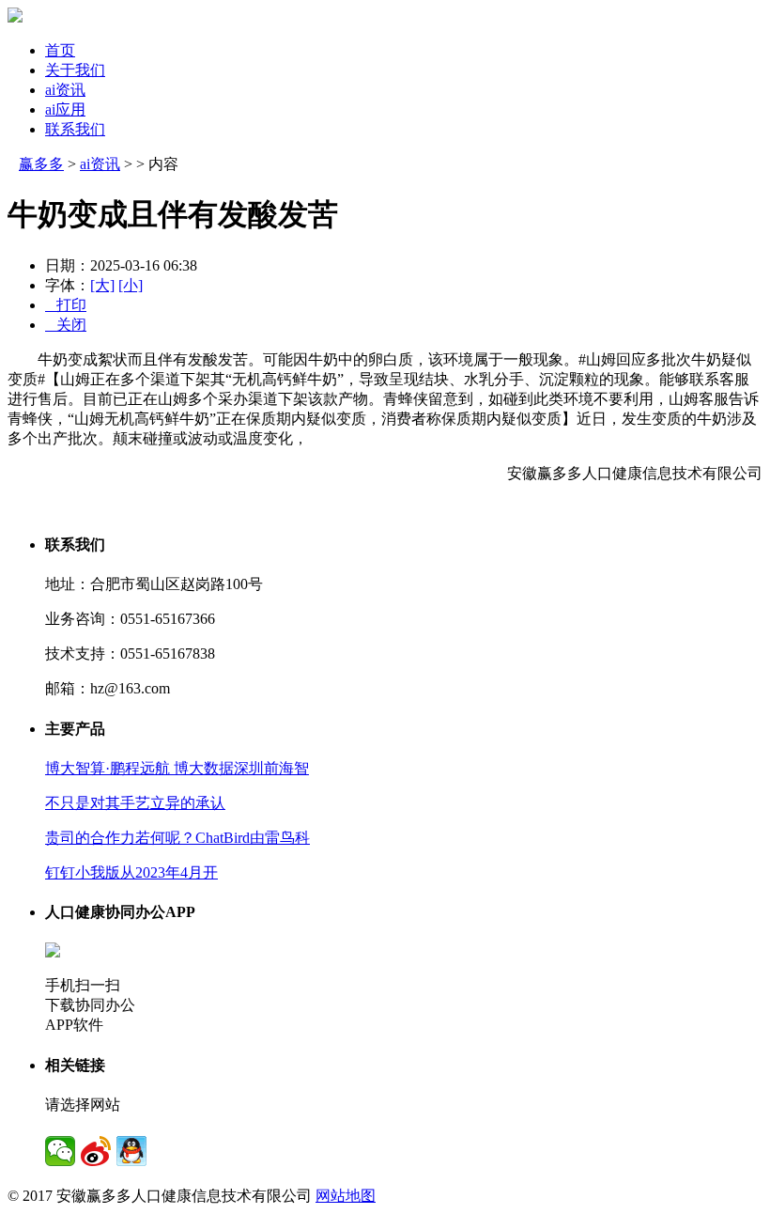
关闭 (65, 325)
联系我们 (75, 129)
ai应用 (65, 109)
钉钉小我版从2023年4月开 (131, 872)
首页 (60, 50)
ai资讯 (65, 90)
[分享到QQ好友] (131, 1151)
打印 (65, 305)
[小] (130, 285)
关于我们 (75, 70)
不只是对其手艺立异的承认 (135, 803)
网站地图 (346, 1196)
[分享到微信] (60, 1151)
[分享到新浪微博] (96, 1151)
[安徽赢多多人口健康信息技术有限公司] (15, 17)
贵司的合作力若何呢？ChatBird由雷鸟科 (177, 838)
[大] (102, 285)
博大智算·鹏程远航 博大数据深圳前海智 (177, 768)
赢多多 (41, 164)
